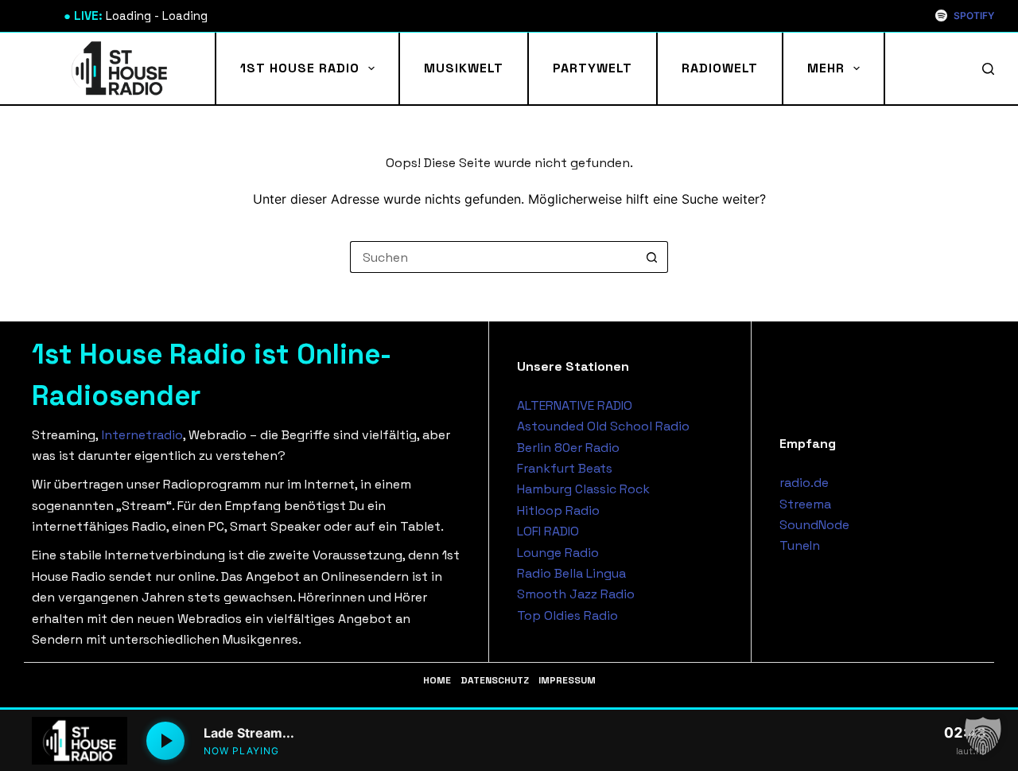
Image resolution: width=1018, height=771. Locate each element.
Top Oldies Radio (567, 615)
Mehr (826, 68)
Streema (805, 504)
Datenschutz (494, 681)
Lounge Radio (558, 552)
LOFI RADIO (548, 531)
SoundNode (814, 524)
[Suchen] (988, 69)
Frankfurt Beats (564, 468)
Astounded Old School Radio (603, 426)
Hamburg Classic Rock (583, 489)
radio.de (804, 482)
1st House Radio (299, 68)
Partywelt (592, 68)
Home (437, 681)
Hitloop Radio (558, 510)
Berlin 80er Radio (568, 447)
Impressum (567, 681)
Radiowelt (720, 68)
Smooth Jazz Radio (576, 594)
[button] (983, 736)
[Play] (165, 741)
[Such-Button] (652, 257)
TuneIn (799, 545)
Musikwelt (463, 68)
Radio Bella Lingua (571, 573)
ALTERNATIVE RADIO (574, 405)
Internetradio (142, 434)
